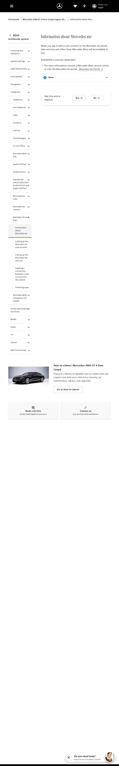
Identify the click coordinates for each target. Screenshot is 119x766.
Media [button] (13, 319)
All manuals (13, 19)
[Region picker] (84, 6)
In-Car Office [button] (19, 146)
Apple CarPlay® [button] (20, 164)
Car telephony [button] (19, 107)
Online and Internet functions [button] (20, 310)
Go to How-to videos (68, 389)
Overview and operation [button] (17, 52)
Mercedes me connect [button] (19, 208)
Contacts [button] (17, 122)
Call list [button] (16, 130)
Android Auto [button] (19, 172)
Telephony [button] (17, 99)
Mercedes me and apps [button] (21, 218)
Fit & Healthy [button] (16, 76)
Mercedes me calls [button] (19, 197)
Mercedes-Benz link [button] (20, 155)
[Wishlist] (75, 6)
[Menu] (11, 6)
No (94, 97)
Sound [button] (14, 342)
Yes (77, 97)
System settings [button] (18, 61)
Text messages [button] (19, 138)
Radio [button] (13, 327)
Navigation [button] (15, 84)
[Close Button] (82, 757)
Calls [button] (15, 115)
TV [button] (12, 334)
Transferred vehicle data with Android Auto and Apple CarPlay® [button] (21, 184)
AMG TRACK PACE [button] (19, 69)
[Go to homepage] (59, 6)
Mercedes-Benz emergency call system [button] (20, 298)
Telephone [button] (15, 92)
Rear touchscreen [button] (18, 350)
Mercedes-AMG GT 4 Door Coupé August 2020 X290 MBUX (44, 19)
